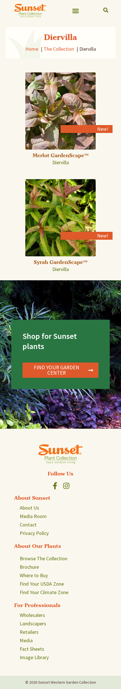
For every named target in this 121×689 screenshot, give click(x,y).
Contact (28, 524)
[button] (75, 10)
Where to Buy (34, 575)
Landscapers (33, 623)
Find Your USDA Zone (42, 584)
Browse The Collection (43, 558)
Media (26, 640)
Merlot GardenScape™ (61, 155)
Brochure (29, 567)
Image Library (34, 657)
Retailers (29, 632)
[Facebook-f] (55, 485)
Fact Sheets (32, 649)
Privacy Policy (34, 533)
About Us (29, 507)
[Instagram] (66, 485)
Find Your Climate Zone (44, 592)
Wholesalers (32, 615)
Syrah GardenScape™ (61, 262)
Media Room (33, 516)
